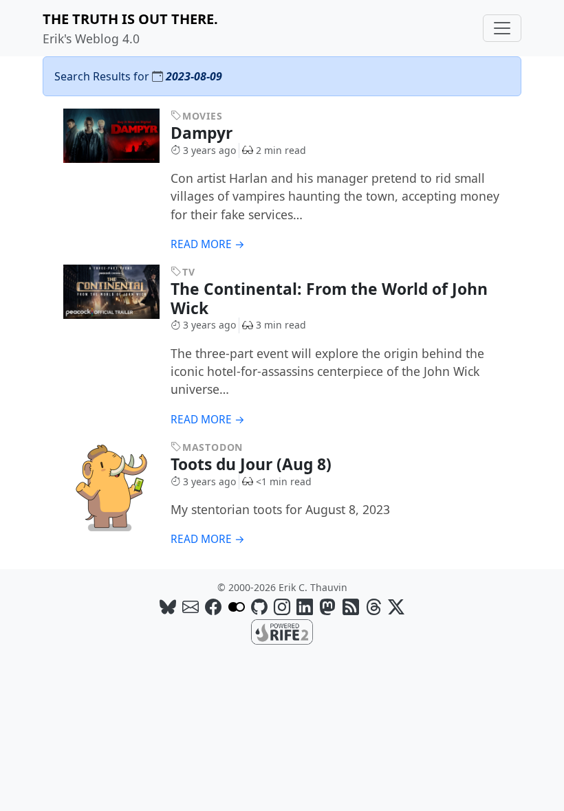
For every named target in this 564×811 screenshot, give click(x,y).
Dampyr (204, 133)
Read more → (208, 244)
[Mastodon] (327, 606)
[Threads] (373, 606)
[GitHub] (259, 606)
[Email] (190, 606)
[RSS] (351, 606)
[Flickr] (236, 606)
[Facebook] (213, 606)
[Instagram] (282, 606)
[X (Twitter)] (396, 606)
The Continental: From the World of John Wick (329, 298)
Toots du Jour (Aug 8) (253, 464)
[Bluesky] (168, 606)
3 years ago (209, 150)
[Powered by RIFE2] (282, 630)
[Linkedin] (304, 606)
